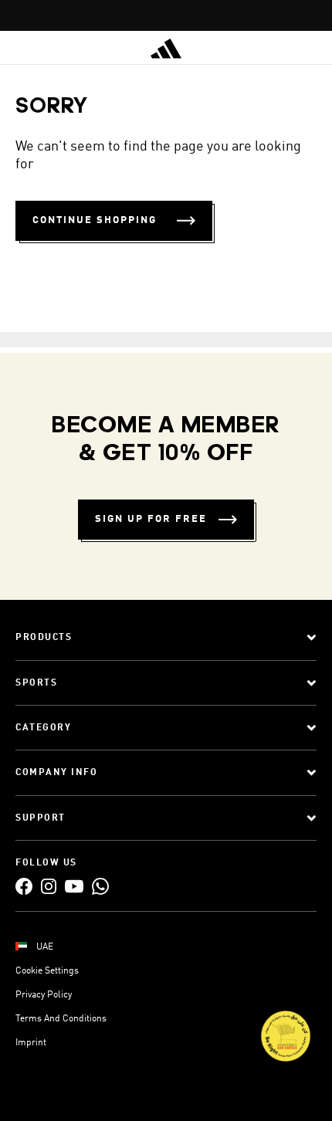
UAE (44, 947)
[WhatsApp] (100, 886)
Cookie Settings (47, 971)
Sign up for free (151, 519)
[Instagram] (48, 886)
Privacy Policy (43, 995)
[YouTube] (74, 886)
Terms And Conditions (61, 1019)
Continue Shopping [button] (94, 220)
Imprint (30, 1043)
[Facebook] (23, 886)
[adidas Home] (166, 48)
